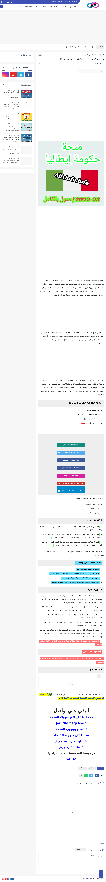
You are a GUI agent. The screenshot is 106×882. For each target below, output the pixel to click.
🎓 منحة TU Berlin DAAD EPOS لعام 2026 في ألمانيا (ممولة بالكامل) (11, 95)
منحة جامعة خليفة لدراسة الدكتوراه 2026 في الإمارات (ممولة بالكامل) (11, 140)
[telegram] (20, 74)
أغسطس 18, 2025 (12, 135)
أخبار (75, 7)
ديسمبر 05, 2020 (12, 102)
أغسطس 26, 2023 (12, 158)
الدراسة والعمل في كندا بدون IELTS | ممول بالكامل (76, 47)
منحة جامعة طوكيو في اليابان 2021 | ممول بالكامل (11, 117)
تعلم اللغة (19, 7)
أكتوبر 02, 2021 (13, 147)
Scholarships (28, 7)
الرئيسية (99, 55)
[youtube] (8, 1)
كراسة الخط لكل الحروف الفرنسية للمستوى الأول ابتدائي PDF (11, 107)
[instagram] (11, 1)
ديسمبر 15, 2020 (12, 124)
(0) (39, 64)
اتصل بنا (65, 1)
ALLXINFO (86, 878)
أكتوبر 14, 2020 (13, 114)
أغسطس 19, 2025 (12, 91)
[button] (97, 775)
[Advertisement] (53, 28)
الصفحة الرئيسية (73, 1)
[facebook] (1, 1)
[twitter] (4, 1)
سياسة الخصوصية (57, 1)
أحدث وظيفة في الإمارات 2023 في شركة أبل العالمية (11, 161)
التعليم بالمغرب (47, 7)
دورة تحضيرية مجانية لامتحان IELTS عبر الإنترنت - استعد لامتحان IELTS (11, 128)
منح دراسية (68, 7)
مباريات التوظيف (59, 7)
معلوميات (36, 7)
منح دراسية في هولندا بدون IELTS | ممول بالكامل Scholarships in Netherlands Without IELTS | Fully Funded (10, 151)
